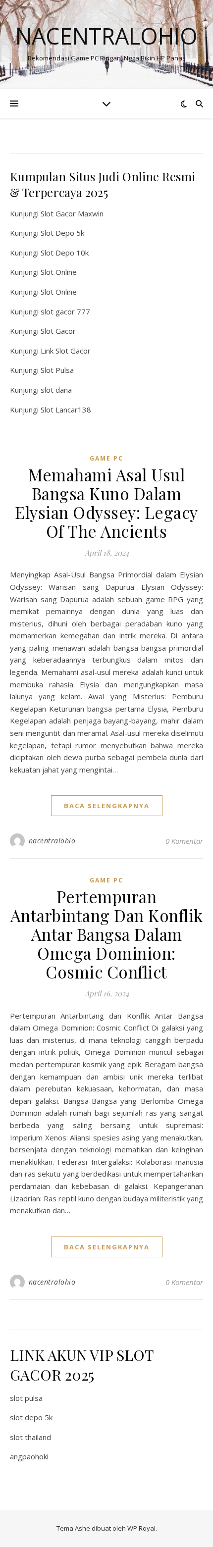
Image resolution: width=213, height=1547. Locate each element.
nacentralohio (52, 840)
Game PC (106, 458)
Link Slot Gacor (66, 351)
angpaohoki (29, 1456)
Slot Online (59, 272)
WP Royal (141, 1528)
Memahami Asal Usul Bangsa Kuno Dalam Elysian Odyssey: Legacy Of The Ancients (106, 503)
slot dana (56, 390)
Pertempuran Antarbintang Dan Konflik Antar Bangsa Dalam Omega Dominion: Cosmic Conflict (106, 933)
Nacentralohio (106, 36)
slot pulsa (26, 1398)
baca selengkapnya (107, 805)
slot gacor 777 (65, 311)
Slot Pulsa (57, 370)
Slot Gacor (58, 331)
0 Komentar (184, 841)
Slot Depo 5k (62, 233)
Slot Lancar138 (66, 409)
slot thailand (30, 1437)
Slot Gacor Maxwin (72, 213)
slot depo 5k (31, 1417)
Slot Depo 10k (65, 253)
